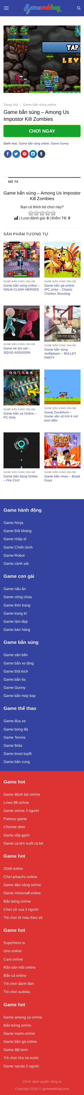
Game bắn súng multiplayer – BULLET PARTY (60, 353)
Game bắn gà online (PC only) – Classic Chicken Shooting (59, 289)
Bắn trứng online (17, 1025)
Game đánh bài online (22, 794)
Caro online (13, 959)
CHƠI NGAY (42, 131)
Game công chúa (18, 597)
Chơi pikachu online (20, 877)
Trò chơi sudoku (17, 992)
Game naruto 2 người (21, 1066)
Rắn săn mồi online (20, 967)
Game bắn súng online (39, 104)
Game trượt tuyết (18, 754)
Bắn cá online (15, 975)
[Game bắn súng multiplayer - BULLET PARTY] (62, 324)
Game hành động (23, 510)
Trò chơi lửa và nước (21, 1058)
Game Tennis (14, 737)
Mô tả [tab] (13, 181)
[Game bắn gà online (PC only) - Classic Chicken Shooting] (62, 260)
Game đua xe (15, 721)
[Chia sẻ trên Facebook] (8, 154)
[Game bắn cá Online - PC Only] (22, 387)
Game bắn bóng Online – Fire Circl (21, 478)
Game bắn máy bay (20, 696)
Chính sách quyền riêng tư (42, 1081)
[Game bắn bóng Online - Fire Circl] (22, 450)
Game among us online (23, 1017)
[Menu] (6, 8)
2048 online (13, 869)
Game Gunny (60, 143)
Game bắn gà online (20, 1042)
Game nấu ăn (15, 589)
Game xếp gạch (17, 835)
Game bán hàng (17, 630)
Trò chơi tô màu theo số (23, 917)
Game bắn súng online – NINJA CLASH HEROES (22, 287)
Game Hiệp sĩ (15, 539)
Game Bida (13, 745)
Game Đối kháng (18, 531)
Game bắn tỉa (15, 679)
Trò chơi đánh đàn (19, 984)
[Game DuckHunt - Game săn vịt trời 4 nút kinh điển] (62, 387)
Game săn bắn (16, 655)
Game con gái (19, 576)
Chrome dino (14, 827)
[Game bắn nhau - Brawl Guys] (62, 450)
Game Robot (14, 555)
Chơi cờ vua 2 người (21, 909)
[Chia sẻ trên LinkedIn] (33, 154)
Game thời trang (17, 605)
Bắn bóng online (17, 901)
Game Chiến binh (18, 547)
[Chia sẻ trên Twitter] (16, 154)
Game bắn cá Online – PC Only (20, 415)
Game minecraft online (22, 893)
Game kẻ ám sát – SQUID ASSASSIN (17, 350)
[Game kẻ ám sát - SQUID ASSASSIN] (22, 323)
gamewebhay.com (55, 1089)
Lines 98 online (16, 802)
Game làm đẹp (16, 621)
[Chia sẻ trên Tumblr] (41, 154)
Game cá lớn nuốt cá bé (23, 843)
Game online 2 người (21, 811)
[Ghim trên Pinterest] (24, 154)
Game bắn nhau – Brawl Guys (62, 478)
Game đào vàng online (22, 885)
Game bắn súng (21, 642)
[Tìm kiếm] (78, 8)
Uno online (13, 951)
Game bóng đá (16, 729)
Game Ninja (13, 523)
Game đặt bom (16, 1050)
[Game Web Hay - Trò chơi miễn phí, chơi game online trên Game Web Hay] (42, 8)
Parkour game (15, 819)
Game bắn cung (17, 762)
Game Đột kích (16, 671)
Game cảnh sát (16, 563)
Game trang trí (15, 613)
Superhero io (14, 943)
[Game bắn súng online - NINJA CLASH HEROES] (22, 260)
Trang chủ (11, 104)
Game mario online (19, 1033)
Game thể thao (20, 708)
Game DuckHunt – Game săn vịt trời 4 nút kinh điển (61, 416)
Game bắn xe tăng (19, 663)
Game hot (14, 781)
